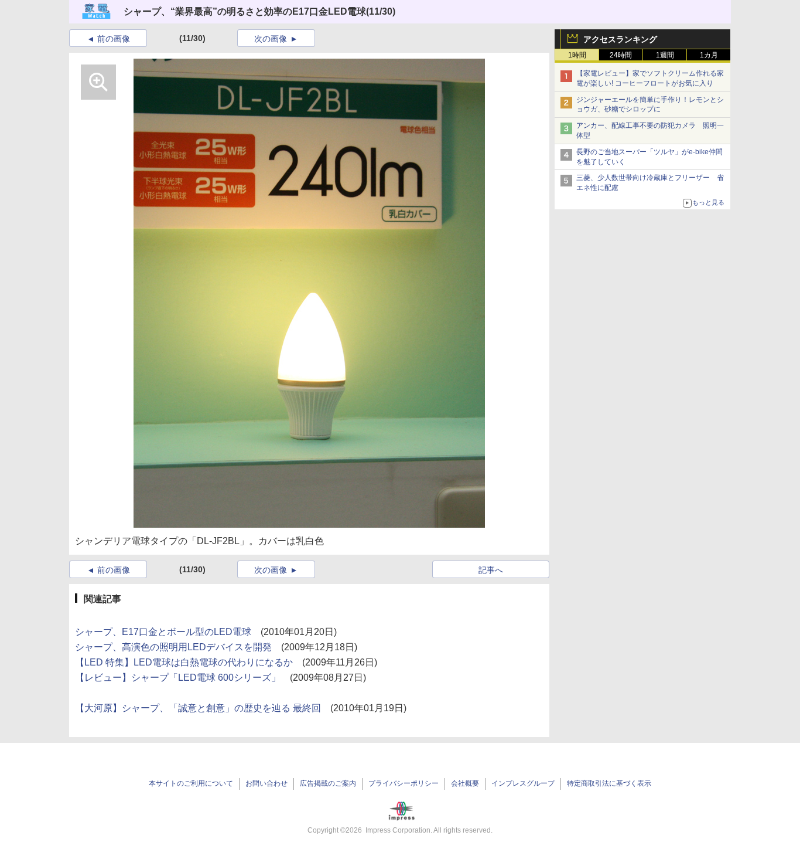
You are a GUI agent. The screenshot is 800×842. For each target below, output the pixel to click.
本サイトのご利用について (191, 783)
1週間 (665, 55)
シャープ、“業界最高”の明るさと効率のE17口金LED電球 (245, 11)
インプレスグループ (523, 783)
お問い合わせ (266, 783)
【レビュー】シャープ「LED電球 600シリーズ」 (178, 678)
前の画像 (113, 38)
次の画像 (270, 38)
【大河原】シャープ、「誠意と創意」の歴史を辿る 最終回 (198, 708)
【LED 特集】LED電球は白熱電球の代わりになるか (184, 662)
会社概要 (465, 783)
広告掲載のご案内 (328, 783)
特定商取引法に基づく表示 (609, 783)
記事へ (490, 570)
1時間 (577, 55)
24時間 (621, 55)
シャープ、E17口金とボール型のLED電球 (163, 632)
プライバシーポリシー (403, 783)
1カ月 (709, 55)
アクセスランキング (620, 39)
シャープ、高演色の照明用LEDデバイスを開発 (173, 647)
